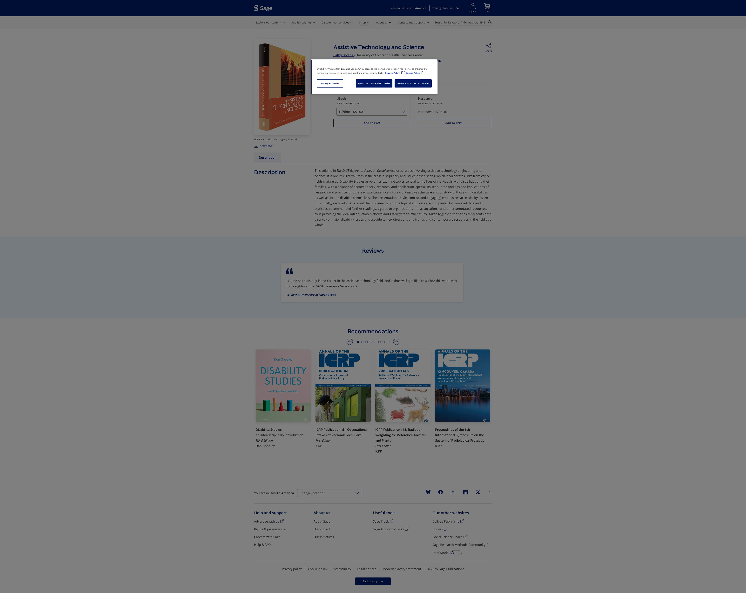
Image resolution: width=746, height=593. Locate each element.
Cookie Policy (413, 72)
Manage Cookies (330, 83)
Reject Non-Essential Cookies (374, 83)
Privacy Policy (392, 72)
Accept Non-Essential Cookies (413, 83)
